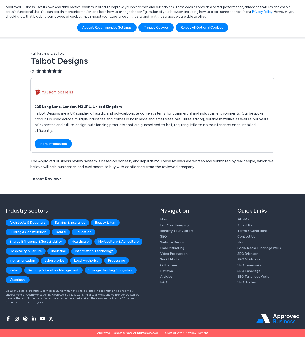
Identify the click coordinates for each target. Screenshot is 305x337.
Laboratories (54, 261)
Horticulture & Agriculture (118, 242)
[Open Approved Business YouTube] (42, 318)
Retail (14, 270)
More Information (53, 144)
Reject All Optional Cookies (202, 28)
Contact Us (246, 237)
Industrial (58, 251)
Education (84, 232)
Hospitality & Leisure (26, 251)
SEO (163, 237)
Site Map (244, 219)
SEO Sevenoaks (249, 265)
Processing (116, 261)
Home (164, 219)
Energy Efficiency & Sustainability (36, 242)
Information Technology (94, 251)
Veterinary (18, 280)
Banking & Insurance (70, 222)
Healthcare (80, 242)
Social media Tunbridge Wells (259, 248)
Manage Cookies (156, 28)
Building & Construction (28, 232)
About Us (244, 225)
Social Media (169, 259)
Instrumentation (22, 261)
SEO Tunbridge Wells (253, 277)
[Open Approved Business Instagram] (16, 318)
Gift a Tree (168, 265)
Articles (166, 277)
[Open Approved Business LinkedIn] (33, 318)
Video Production (174, 254)
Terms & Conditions (252, 231)
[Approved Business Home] (277, 318)
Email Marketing (172, 248)
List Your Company (174, 225)
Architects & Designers (27, 222)
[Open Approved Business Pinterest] (25, 318)
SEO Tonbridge (248, 271)
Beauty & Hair (105, 222)
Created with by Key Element (186, 333)
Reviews (166, 271)
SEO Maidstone (249, 259)
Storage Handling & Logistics (110, 270)
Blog (240, 242)
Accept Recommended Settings (107, 28)
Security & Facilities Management (53, 270)
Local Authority (86, 261)
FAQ (163, 282)
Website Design (172, 242)
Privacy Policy (262, 12)
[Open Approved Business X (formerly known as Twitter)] (51, 318)
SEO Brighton (247, 254)
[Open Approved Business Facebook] (8, 318)
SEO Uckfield (247, 282)
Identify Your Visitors (176, 231)
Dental (61, 232)
